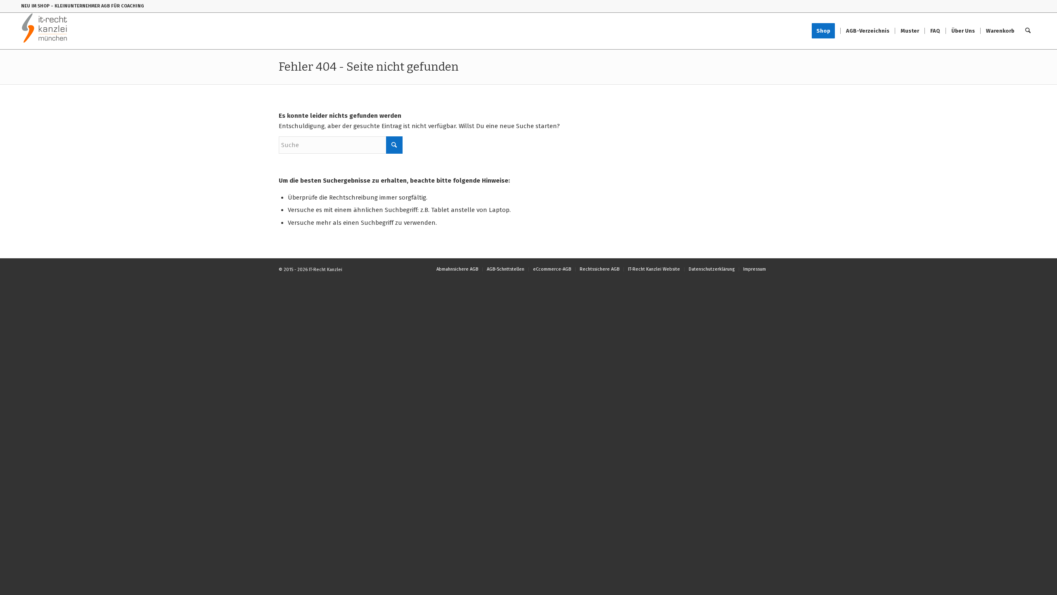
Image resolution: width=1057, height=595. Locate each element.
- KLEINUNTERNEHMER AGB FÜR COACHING (97, 6)
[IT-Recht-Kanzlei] (45, 31)
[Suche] (1028, 31)
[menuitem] (826, 31)
